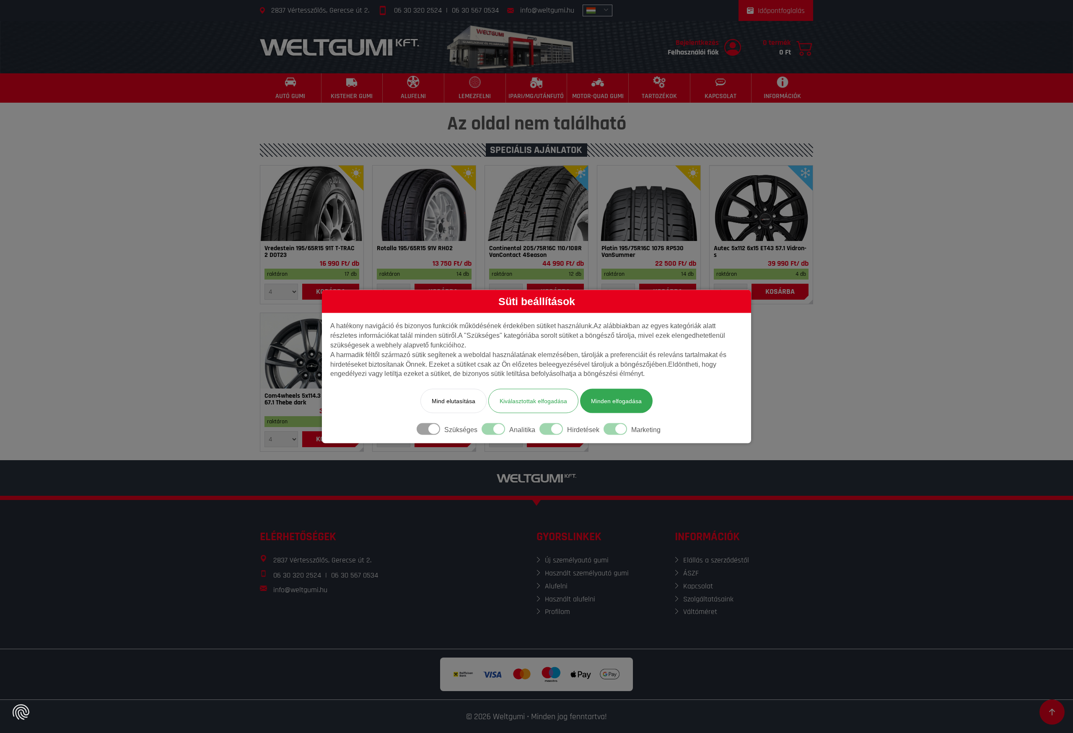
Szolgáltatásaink (708, 599)
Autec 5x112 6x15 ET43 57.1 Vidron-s (760, 252)
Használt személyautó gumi (587, 573)
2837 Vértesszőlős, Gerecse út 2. (320, 10)
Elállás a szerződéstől (716, 560)
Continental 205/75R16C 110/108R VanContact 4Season (535, 252)
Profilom (557, 611)
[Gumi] (311, 203)
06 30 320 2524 (418, 10)
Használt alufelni (570, 599)
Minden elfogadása (616, 401)
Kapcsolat (698, 586)
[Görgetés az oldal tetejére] (1052, 712)
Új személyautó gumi (577, 560)
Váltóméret (700, 611)
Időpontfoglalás (781, 11)
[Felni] (761, 203)
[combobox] (597, 10)
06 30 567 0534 (475, 10)
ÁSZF (691, 573)
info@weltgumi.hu (547, 10)
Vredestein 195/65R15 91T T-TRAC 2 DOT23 (309, 252)
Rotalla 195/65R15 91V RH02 (415, 248)
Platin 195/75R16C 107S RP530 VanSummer (642, 252)
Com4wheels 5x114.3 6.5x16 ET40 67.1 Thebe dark (309, 399)
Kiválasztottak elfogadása (533, 401)
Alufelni (556, 586)
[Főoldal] (339, 47)
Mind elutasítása (453, 401)
